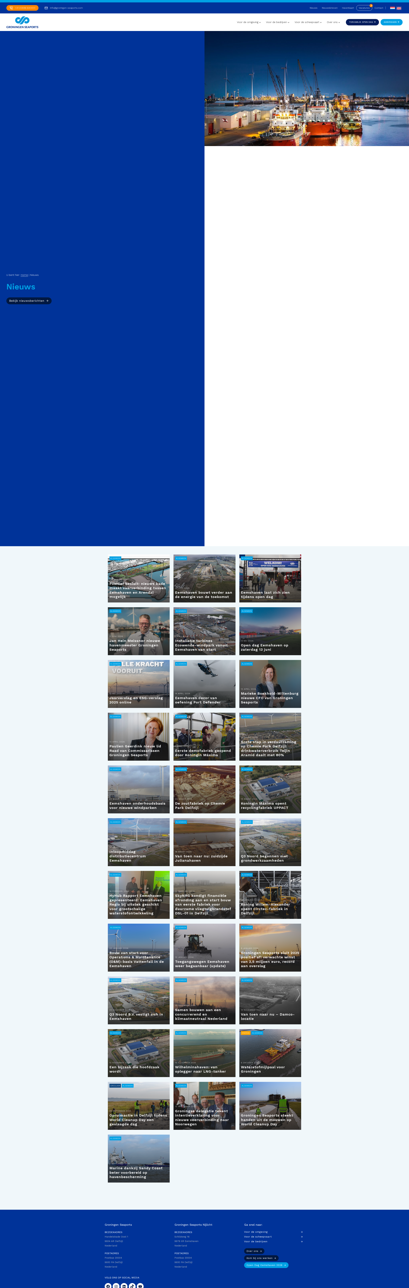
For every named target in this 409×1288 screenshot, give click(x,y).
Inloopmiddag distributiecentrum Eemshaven (127, 856)
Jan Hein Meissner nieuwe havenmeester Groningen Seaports (134, 645)
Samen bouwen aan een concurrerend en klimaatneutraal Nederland (201, 1014)
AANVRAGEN (390, 22)
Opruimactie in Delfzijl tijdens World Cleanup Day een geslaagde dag (138, 1119)
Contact (378, 8)
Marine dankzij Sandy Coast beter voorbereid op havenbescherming (136, 1172)
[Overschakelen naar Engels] (398, 8)
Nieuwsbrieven (330, 8)
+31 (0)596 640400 (25, 8)
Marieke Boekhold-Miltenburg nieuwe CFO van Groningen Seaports (270, 697)
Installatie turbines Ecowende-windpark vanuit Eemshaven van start (201, 645)
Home (24, 274)
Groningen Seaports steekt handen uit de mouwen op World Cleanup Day (267, 1119)
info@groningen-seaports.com (66, 8)
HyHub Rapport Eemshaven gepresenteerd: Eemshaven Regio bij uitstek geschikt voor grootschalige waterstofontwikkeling (135, 904)
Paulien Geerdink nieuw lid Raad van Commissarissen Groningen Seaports (135, 750)
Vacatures (364, 8)
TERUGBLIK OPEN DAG (361, 22)
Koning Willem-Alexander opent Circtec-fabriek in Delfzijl (265, 908)
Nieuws (313, 8)
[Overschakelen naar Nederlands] (392, 8)
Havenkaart (348, 8)
